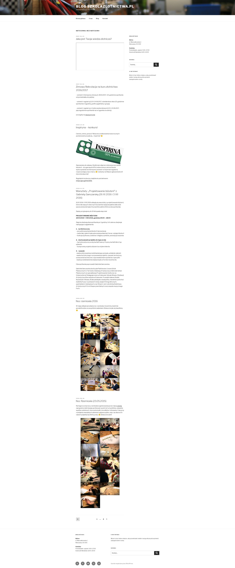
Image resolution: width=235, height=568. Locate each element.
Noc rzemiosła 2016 (87, 301)
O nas (91, 18)
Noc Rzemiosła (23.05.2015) (91, 401)
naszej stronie (90, 115)
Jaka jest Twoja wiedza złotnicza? (94, 38)
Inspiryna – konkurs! (87, 127)
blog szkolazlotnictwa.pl (105, 6)
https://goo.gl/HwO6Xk (84, 181)
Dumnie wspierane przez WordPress (122, 563)
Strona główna (80, 18)
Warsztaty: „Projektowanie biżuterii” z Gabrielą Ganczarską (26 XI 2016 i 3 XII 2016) (97, 194)
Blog (97, 18)
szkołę (119, 406)
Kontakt (105, 18)
